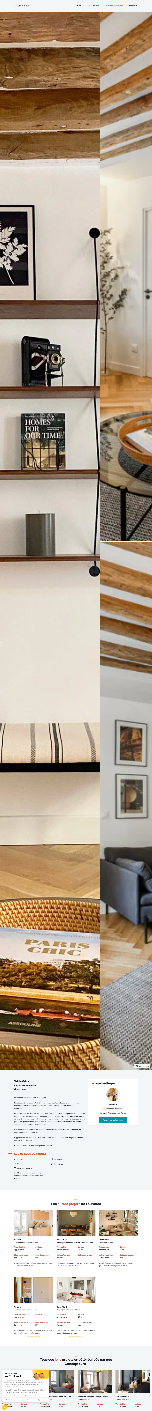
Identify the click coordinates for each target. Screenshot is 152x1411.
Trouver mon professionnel (113, 1120)
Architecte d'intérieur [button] (114, 1109)
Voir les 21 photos (142, 1066)
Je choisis (25, 1400)
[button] (4, 1407)
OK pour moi (41, 1400)
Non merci (10, 1400)
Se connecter (132, 6)
